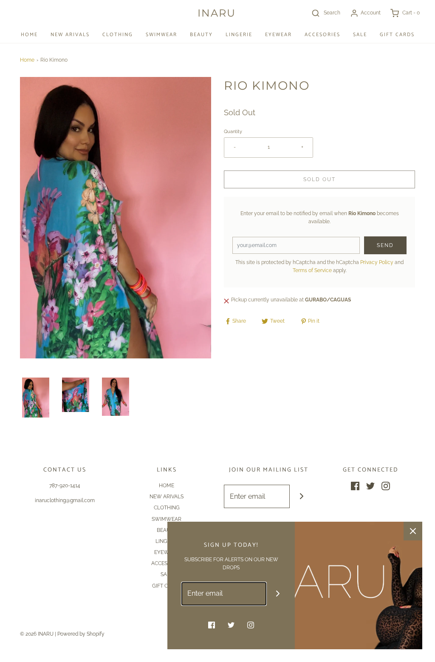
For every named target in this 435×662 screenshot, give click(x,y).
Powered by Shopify (81, 634)
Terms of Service (312, 270)
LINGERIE (239, 35)
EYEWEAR (278, 35)
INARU (217, 13)
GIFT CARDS (397, 35)
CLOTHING (117, 35)
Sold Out (319, 179)
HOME (29, 35)
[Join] (301, 496)
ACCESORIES (322, 35)
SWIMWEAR (161, 35)
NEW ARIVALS (70, 35)
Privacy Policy (376, 262)
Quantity (233, 131)
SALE (360, 35)
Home (27, 60)
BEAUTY (201, 35)
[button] (35, 398)
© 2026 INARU (37, 634)
